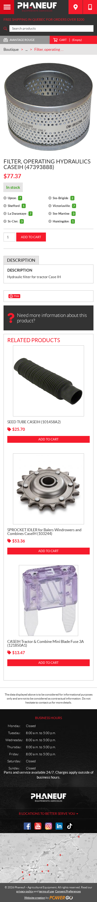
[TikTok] (69, 826)
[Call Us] (90, 7)
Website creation (34, 897)
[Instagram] (48, 826)
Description (21, 260)
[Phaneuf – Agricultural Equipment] (41, 7)
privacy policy (24, 891)
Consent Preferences (68, 891)
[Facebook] (27, 826)
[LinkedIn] (59, 826)
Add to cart (31, 237)
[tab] (21, 260)
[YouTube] (37, 826)
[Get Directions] (76, 7)
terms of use (46, 891)
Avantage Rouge (22, 39)
